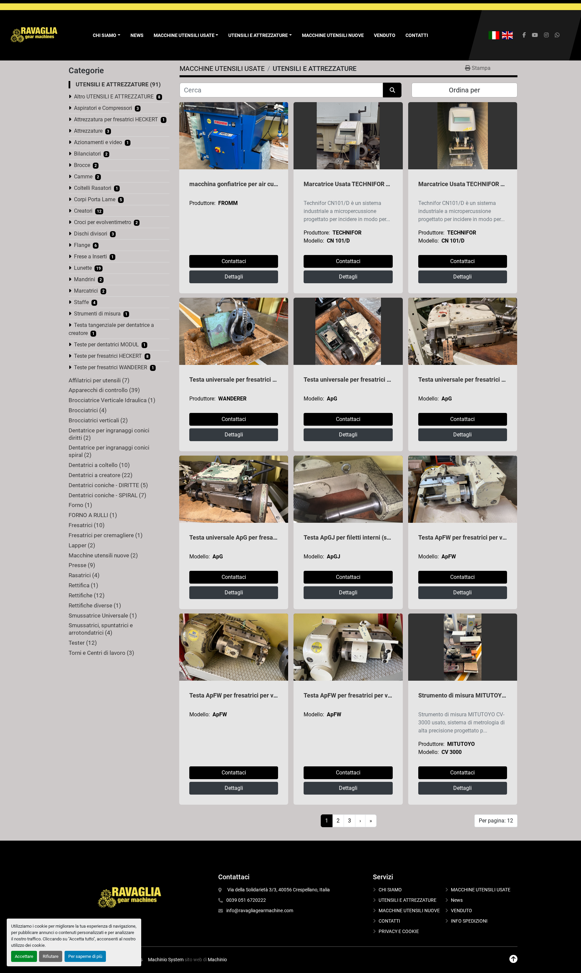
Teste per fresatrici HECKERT (108, 356)
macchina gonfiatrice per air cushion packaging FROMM (265, 183)
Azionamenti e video (98, 142)
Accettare (24, 956)
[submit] (392, 90)
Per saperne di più (85, 956)
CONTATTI (416, 35)
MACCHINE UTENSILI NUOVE (333, 35)
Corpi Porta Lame (94, 199)
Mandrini (84, 279)
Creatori (83, 211)
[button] (186, 35)
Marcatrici (86, 291)
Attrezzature (88, 131)
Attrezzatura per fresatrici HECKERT (116, 119)
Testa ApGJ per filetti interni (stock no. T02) (363, 537)
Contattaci (234, 261)
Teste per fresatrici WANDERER (110, 367)
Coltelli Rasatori (92, 188)
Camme (83, 176)
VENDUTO (384, 35)
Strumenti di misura (97, 313)
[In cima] (513, 959)
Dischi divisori (90, 233)
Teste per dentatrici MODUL (106, 344)
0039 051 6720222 (246, 900)
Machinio (217, 959)
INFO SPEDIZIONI (469, 921)
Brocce (82, 165)
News (137, 35)
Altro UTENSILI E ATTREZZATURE (114, 96)
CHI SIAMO (390, 889)
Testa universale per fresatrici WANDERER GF (251, 379)
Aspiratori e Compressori (103, 108)
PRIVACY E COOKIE (399, 931)
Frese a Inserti (90, 256)
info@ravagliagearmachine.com (259, 910)
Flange (82, 245)
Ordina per (464, 90)
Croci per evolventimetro (102, 222)
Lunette (83, 268)
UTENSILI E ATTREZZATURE (258, 35)
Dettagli (234, 276)
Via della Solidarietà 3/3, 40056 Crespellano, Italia (278, 889)
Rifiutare (51, 956)
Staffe (81, 302)
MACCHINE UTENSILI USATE (184, 35)
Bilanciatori (87, 154)
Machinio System (166, 959)
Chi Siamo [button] (104, 35)
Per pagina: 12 (496, 820)
